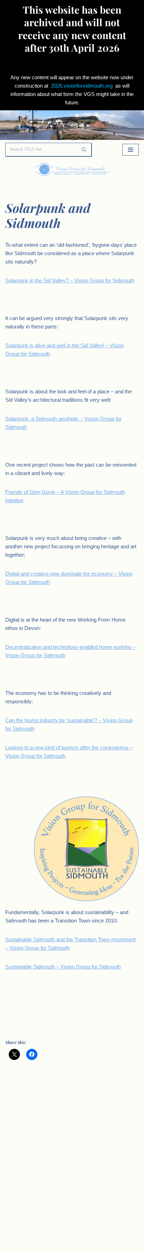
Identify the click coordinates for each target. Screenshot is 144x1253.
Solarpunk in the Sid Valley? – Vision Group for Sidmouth (69, 280)
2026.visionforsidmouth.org (82, 86)
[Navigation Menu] (130, 150)
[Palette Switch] (119, 169)
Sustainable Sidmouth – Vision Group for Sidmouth (63, 967)
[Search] (84, 150)
